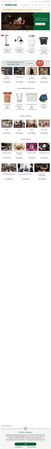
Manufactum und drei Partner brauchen (16, 434)
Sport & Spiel (44, 129)
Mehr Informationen (32, 446)
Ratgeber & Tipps (7, 153)
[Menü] (2, 5)
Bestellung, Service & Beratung (40, 1)
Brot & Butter (9, 1)
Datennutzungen (19, 436)
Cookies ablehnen (18, 446)
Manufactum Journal (44, 153)
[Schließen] (48, 61)
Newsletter (15, 1)
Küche (19, 129)
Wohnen (32, 129)
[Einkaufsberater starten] (35, 4)
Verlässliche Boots (19, 77)
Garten (7, 129)
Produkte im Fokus (31, 153)
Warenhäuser (3, 1)
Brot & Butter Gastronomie (25, 174)
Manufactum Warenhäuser (9, 174)
